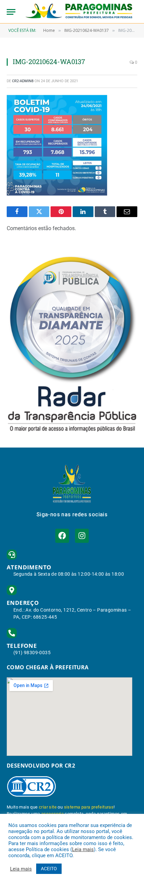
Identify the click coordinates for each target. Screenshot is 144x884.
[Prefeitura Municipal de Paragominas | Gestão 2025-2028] (78, 11)
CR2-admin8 (22, 81)
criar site (48, 807)
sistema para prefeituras (89, 807)
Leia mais (83, 849)
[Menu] (11, 11)
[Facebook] (62, 535)
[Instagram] (82, 535)
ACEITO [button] (49, 868)
